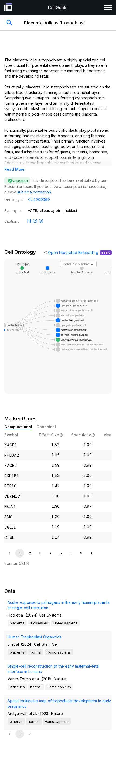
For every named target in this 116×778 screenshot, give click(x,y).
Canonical (46, 426)
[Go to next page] (91, 553)
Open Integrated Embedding (73, 252)
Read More (14, 169)
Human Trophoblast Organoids (35, 637)
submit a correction (34, 192)
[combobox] (78, 264)
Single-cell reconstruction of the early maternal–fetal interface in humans (54, 669)
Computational (18, 426)
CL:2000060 (39, 199)
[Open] (92, 264)
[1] (29, 221)
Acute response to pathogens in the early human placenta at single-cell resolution (59, 605)
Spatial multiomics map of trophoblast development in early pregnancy (59, 703)
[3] (41, 221)
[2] (34, 221)
